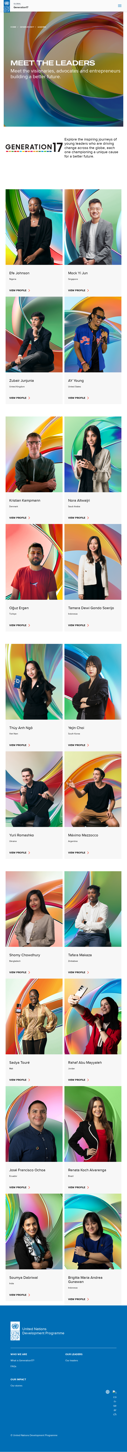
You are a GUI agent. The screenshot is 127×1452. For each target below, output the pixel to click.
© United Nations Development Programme (34, 1435)
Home (13, 27)
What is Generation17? (22, 1360)
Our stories (16, 1385)
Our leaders (71, 1360)
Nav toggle (119, 6)
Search (115, 6)
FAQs (13, 1366)
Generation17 (27, 27)
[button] (34, 243)
